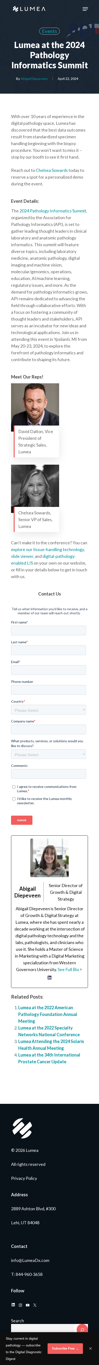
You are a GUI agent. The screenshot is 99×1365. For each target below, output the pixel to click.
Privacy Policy (24, 1178)
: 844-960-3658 (28, 1274)
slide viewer (22, 556)
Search (17, 1320)
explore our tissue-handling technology (47, 549)
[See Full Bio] (81, 969)
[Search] (82, 1330)
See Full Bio (68, 969)
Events (49, 31)
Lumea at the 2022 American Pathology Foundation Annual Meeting (47, 1014)
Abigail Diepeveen (34, 79)
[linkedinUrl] (49, 980)
